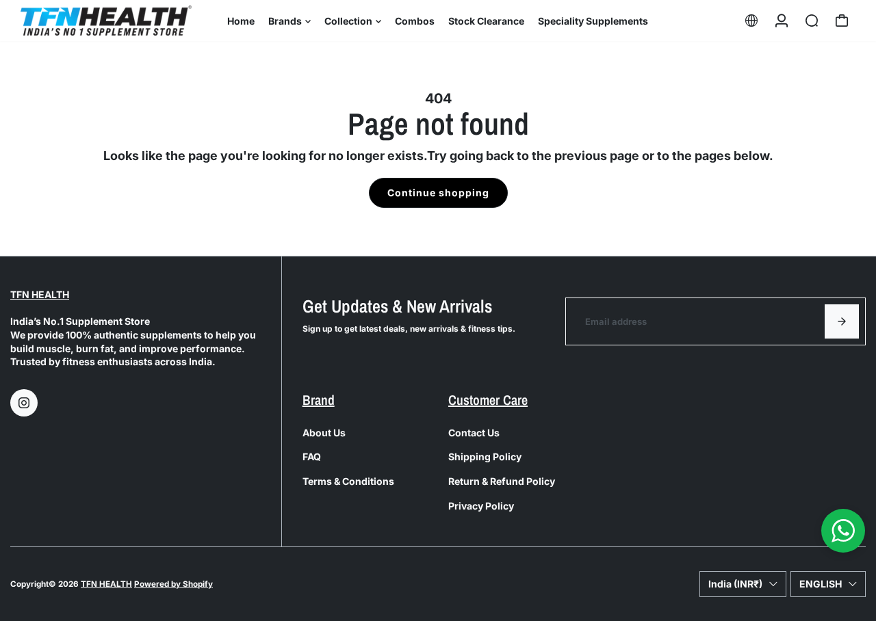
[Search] (811, 20)
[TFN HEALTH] (106, 20)
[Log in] (781, 20)
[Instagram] (24, 403)
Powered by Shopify (173, 584)
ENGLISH (820, 584)
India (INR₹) (735, 584)
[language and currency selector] (751, 20)
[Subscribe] (842, 321)
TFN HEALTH (39, 294)
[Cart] (841, 20)
